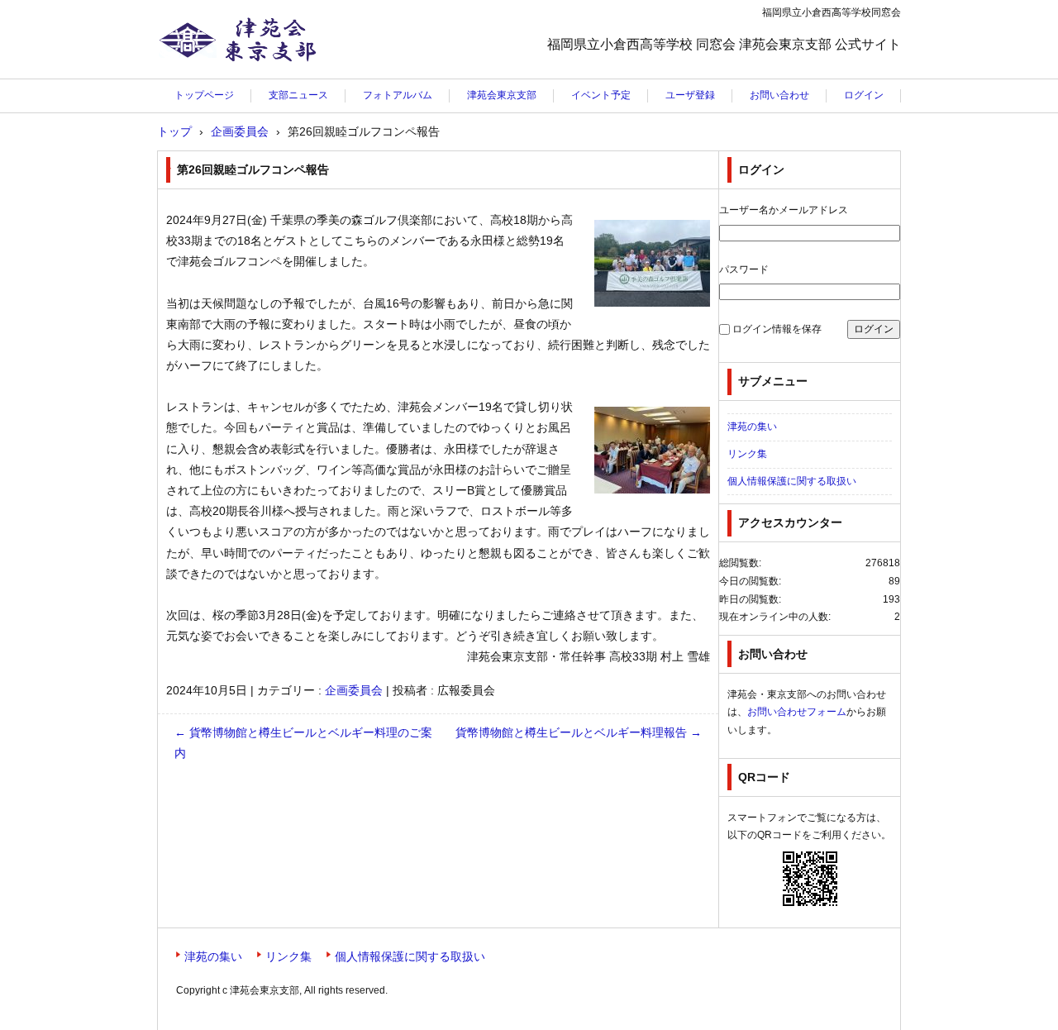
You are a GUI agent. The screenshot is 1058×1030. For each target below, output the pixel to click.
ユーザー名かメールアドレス (783, 210)
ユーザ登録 (690, 95)
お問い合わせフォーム (796, 712)
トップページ (204, 95)
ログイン (864, 95)
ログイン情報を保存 (777, 329)
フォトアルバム (397, 95)
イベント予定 (601, 95)
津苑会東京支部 (209, 78)
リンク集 (747, 454)
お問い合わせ (779, 95)
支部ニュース (298, 95)
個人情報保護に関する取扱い (791, 481)
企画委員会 (354, 690)
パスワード (744, 269)
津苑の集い (752, 426)
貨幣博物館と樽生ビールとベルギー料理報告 (578, 732)
